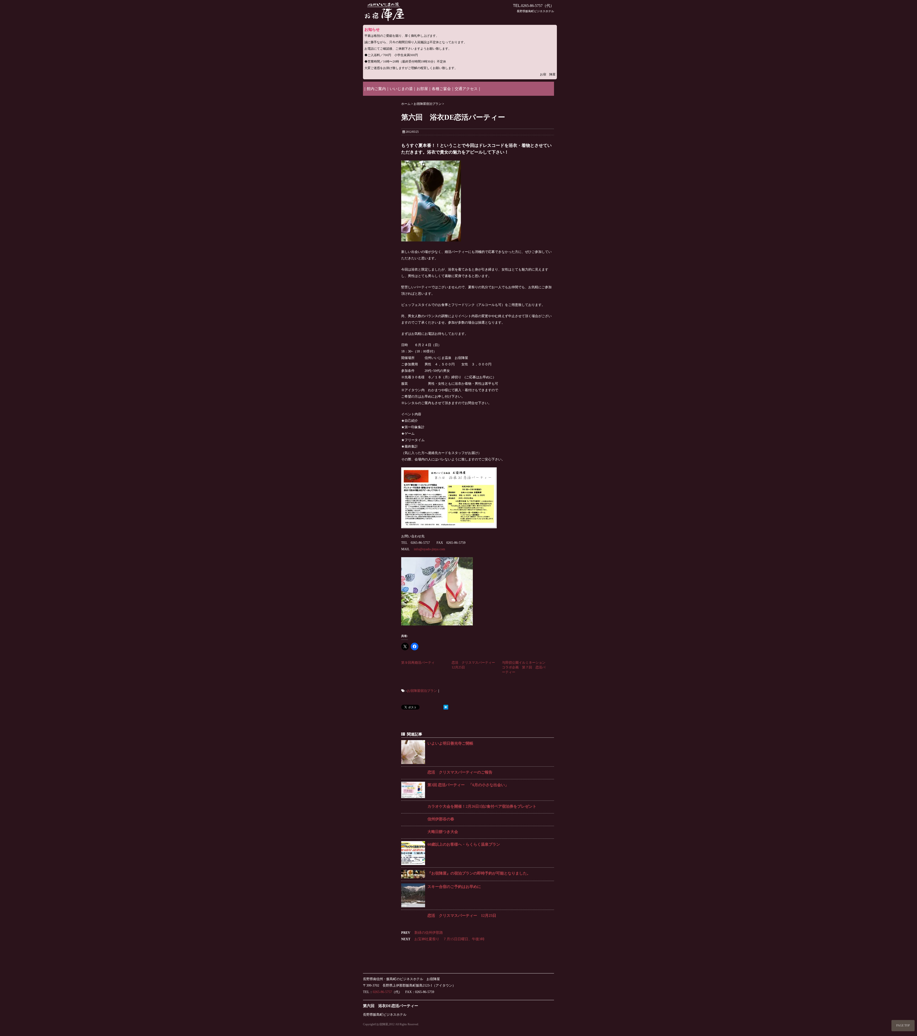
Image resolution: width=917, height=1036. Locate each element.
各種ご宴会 (441, 89)
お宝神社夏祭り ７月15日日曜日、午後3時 (449, 939)
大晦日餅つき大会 (442, 832)
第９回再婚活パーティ (418, 662)
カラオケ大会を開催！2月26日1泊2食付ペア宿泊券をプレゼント (481, 806)
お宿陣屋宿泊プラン (422, 691)
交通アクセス (466, 89)
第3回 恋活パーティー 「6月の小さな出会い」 (468, 785)
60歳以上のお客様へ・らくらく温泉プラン (463, 844)
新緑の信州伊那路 (428, 933)
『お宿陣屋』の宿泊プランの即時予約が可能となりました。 (479, 873)
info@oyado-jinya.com (429, 549)
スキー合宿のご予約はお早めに (454, 887)
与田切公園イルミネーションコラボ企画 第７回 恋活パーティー (523, 667)
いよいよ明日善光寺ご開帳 (450, 743)
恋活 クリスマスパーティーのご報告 (459, 772)
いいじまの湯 (401, 89)
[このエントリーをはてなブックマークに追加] (445, 707)
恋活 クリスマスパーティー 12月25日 (461, 915)
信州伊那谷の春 (440, 819)
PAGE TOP (903, 1025)
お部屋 (422, 89)
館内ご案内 (376, 89)
